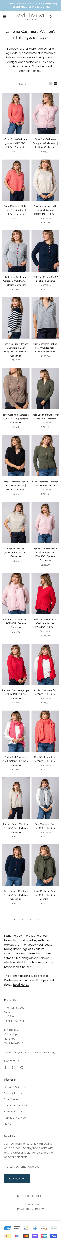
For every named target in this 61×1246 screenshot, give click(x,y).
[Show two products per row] (55, 83)
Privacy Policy (13, 1093)
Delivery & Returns (15, 1087)
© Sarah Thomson (30, 1204)
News (7, 1124)
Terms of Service (15, 1118)
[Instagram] (13, 1067)
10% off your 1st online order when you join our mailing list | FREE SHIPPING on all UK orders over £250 (30, 5)
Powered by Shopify (30, 1209)
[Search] (50, 16)
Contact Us (11, 1061)
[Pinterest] (21, 1067)
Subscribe (17, 1178)
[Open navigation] (4, 16)
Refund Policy (13, 1111)
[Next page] (46, 919)
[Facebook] (5, 1067)
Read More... (21, 985)
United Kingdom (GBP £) (29, 1196)
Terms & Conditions (17, 1105)
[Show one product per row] (50, 83)
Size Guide (11, 1099)
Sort (21, 84)
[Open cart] (56, 16)
